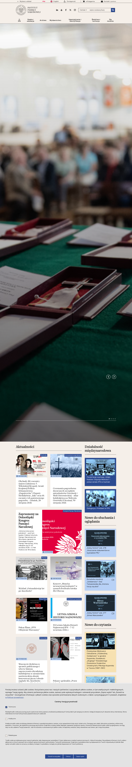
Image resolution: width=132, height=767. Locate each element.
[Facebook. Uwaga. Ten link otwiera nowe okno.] (66, 10)
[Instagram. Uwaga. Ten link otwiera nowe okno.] (75, 10)
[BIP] (43, 1)
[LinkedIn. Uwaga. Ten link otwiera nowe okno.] (57, 10)
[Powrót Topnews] (114, 478)
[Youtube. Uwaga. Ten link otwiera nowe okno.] (61, 10)
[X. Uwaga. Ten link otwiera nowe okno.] (70, 10)
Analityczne (12, 718)
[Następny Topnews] (108, 478)
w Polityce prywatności (14, 697)
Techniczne (12, 707)
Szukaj (113, 10)
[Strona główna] (21, 10)
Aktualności (25, 565)
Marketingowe (12, 735)
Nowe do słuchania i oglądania (100, 638)
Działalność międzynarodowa (98, 567)
